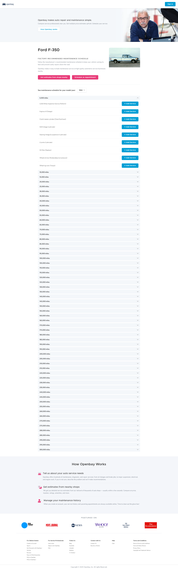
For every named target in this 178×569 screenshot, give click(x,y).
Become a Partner (95, 545)
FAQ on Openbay (31, 557)
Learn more (51, 543)
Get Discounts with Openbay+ (34, 548)
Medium (71, 550)
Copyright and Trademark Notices (141, 550)
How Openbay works (48, 29)
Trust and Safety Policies (139, 545)
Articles (29, 550)
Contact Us (93, 543)
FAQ (49, 548)
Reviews (29, 552)
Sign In (170, 4)
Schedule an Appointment (85, 77)
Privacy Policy (136, 548)
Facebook (71, 545)
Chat (113, 543)
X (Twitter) (72, 552)
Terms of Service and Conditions (141, 543)
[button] (89, 98)
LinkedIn (71, 548)
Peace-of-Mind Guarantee (33, 555)
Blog (70, 543)
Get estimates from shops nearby (53, 77)
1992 (81, 90)
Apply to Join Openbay (54, 545)
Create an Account (31, 543)
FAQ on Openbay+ (31, 559)
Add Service (131, 104)
